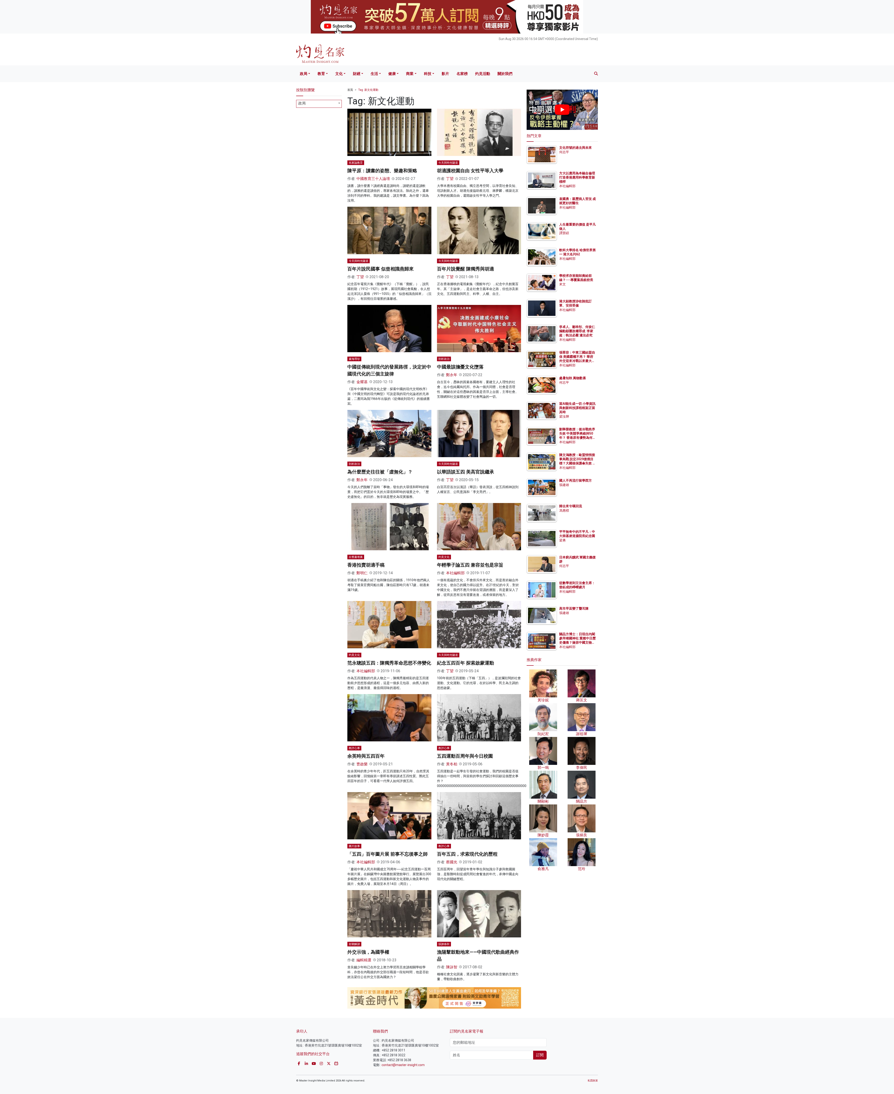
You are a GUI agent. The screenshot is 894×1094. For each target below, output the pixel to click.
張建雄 (564, 485)
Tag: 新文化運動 (368, 89)
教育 (321, 73)
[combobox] (319, 104)
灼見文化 (444, 557)
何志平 (564, 152)
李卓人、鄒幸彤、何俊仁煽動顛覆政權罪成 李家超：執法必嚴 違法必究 (577, 331)
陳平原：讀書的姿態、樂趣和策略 (382, 170)
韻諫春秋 (444, 944)
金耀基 (362, 382)
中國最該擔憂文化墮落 (460, 367)
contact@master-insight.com (403, 1065)
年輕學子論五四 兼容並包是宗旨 (470, 565)
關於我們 (505, 73)
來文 (562, 284)
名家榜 (462, 73)
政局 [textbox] (302, 103)
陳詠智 (451, 967)
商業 (409, 73)
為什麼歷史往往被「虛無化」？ (380, 472)
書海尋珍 (354, 359)
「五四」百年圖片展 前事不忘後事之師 (387, 854)
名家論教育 (356, 162)
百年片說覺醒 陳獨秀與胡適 (465, 269)
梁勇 (562, 540)
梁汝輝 (564, 416)
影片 (445, 73)
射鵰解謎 (354, 944)
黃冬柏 (451, 764)
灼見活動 (482, 73)
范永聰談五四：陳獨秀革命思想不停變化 (389, 663)
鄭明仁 (362, 573)
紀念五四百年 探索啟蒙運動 (465, 663)
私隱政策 (593, 1080)
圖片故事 (354, 846)
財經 (356, 73)
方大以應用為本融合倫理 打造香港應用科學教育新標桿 (577, 177)
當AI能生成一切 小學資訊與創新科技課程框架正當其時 (577, 408)
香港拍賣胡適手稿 (366, 565)
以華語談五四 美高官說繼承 (465, 472)
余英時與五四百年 (366, 756)
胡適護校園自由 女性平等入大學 (470, 170)
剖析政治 (444, 359)
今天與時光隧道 (448, 162)
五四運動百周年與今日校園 (465, 756)
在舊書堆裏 (356, 557)
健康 (392, 73)
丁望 (450, 178)
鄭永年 (451, 375)
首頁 (350, 89)
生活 (374, 73)
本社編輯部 (455, 573)
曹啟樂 (362, 764)
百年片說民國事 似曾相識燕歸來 (380, 269)
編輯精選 (363, 960)
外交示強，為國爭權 (368, 952)
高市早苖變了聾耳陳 (574, 608)
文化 (339, 73)
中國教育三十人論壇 (373, 178)
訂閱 (540, 1055)
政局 (303, 73)
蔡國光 (451, 862)
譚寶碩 (564, 233)
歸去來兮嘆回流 (570, 506)
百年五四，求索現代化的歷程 (467, 854)
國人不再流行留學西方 (575, 480)
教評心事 (354, 748)
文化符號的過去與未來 (575, 147)
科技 (427, 73)
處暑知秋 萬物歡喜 (572, 378)
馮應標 (564, 510)
